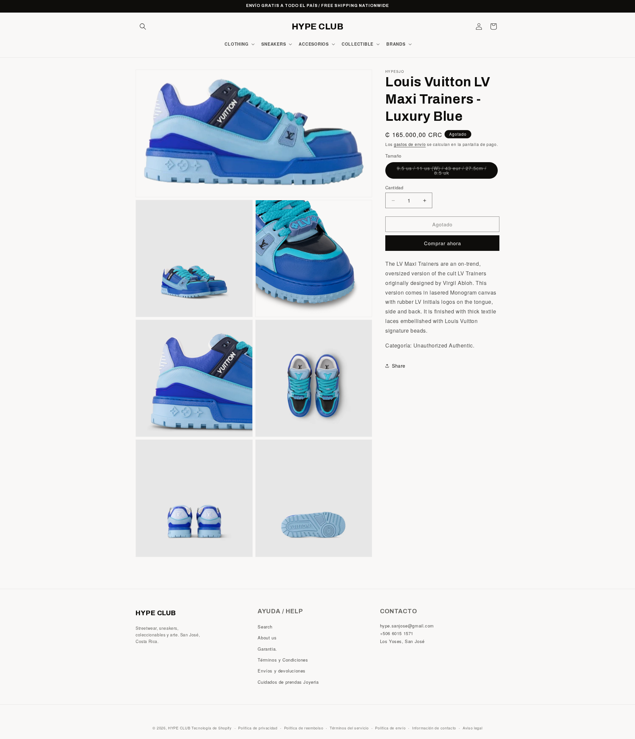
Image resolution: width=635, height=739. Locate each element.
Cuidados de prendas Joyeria (288, 682)
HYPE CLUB (179, 727)
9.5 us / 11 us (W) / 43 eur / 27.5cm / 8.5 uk (442, 172)
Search (265, 627)
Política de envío (390, 727)
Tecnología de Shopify (211, 727)
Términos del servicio (349, 727)
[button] (143, 26)
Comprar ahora (442, 243)
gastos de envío (410, 144)
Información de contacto (434, 727)
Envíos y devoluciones (282, 671)
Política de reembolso (303, 727)
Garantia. (267, 649)
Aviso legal (473, 727)
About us (267, 638)
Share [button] (398, 365)
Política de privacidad (257, 727)
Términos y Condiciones (283, 660)
